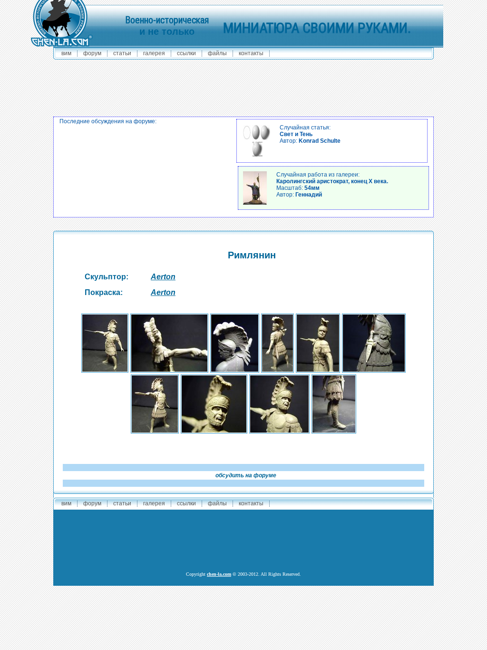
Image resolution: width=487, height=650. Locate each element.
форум (92, 53)
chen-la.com (219, 574)
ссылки (186, 53)
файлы (217, 53)
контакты (251, 53)
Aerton (163, 277)
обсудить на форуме (245, 475)
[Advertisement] (243, 85)
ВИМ (66, 53)
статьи (122, 53)
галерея (154, 53)
